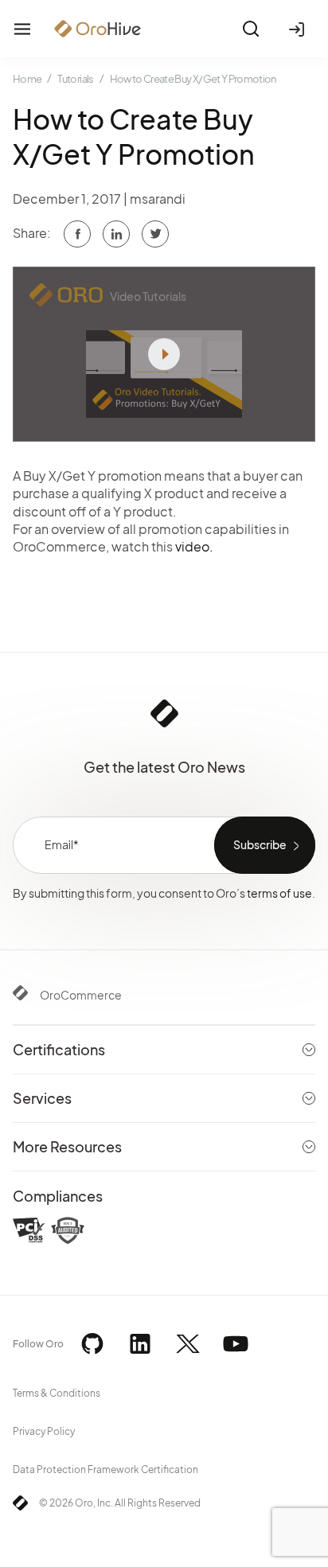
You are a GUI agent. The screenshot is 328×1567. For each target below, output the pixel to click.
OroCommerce (81, 995)
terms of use (279, 893)
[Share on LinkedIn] (155, 234)
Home (27, 78)
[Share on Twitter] (116, 234)
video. (194, 546)
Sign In (299, 29)
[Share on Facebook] (77, 234)
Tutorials (75, 78)
